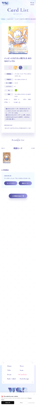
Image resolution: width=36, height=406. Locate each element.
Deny (21, 402)
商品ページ (25, 183)
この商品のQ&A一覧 (18, 196)
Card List (10, 19)
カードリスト (11, 183)
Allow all (7, 402)
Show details (31, 402)
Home (3, 19)
